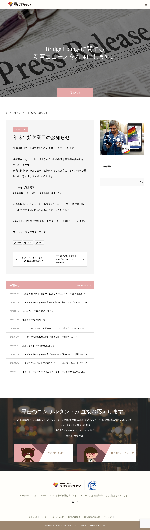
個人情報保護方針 (92, 516)
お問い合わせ (74, 516)
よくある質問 (58, 516)
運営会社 (33, 516)
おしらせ (108, 516)
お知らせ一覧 (82, 285)
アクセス (44, 516)
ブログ (118, 516)
